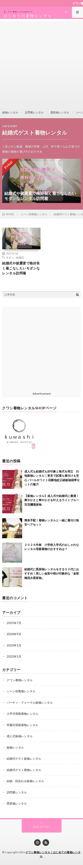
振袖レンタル (10, 112)
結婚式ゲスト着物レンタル (24, 770)
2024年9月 (14, 634)
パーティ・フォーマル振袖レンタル (30, 702)
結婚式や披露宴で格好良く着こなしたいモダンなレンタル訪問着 (21, 268)
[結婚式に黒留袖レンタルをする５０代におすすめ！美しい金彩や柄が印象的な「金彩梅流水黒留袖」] (12, 577)
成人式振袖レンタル (20, 736)
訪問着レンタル (34, 112)
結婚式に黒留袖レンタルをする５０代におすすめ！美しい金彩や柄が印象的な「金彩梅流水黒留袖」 (51, 573)
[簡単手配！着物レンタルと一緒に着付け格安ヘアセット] (12, 528)
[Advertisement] (41, 62)
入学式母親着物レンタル (22, 713)
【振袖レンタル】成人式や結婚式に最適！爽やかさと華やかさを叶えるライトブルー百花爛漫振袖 (51, 500)
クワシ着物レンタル (20, 680)
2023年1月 (14, 645)
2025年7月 (14, 623)
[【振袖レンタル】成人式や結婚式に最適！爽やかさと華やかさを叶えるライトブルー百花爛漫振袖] (12, 504)
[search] (77, 294)
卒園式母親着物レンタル (22, 725)
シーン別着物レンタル (21, 691)
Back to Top (41, 827)
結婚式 (20, 257)
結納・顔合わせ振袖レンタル (25, 781)
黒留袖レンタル (59, 112)
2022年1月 (14, 656)
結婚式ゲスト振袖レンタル (24, 758)
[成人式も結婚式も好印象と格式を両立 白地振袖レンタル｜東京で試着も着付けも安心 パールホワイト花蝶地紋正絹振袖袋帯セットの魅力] (12, 479)
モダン (10, 257)
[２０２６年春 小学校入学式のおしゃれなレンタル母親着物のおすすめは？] (12, 553)
